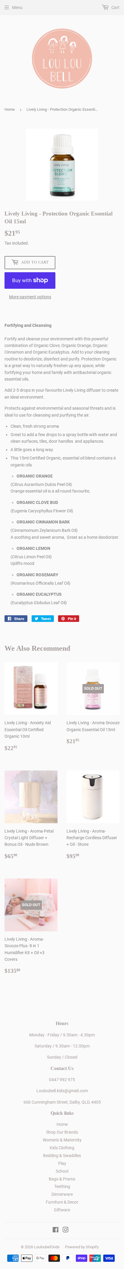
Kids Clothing (62, 1147)
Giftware (62, 1209)
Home (10, 109)
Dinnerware (62, 1194)
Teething (62, 1186)
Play (62, 1163)
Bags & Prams (62, 1179)
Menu (17, 7)
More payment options (30, 296)
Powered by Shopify (82, 1247)
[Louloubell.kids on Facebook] (55, 1230)
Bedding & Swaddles (62, 1155)
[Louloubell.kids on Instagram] (66, 1230)
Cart (114, 7)
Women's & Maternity (62, 1140)
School (62, 1171)
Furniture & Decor (62, 1202)
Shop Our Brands (62, 1132)
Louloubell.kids (47, 1247)
